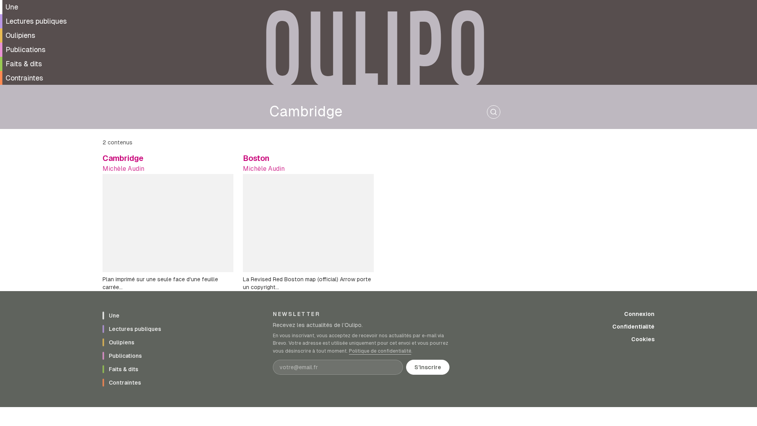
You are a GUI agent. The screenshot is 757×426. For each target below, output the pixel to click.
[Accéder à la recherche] (493, 112)
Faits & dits (24, 64)
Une (12, 7)
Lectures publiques (36, 21)
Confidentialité (633, 326)
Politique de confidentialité (380, 351)
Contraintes (24, 78)
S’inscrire (427, 367)
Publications (25, 49)
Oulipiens (20, 35)
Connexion (639, 314)
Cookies (642, 339)
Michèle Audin (123, 168)
